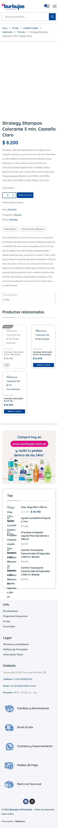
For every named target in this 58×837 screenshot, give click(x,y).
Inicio (4, 28)
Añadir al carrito (25, 195)
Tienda (15, 28)
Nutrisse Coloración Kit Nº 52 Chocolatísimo (13, 399)
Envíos (6, 621)
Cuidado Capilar (30, 28)
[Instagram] (32, 801)
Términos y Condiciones (16, 644)
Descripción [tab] (10, 229)
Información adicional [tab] (32, 229)
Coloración (7, 32)
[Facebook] (26, 801)
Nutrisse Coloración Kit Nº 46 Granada (42, 353)
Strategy (13, 219)
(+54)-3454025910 (23, 679)
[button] (43, 365)
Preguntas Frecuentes (15, 616)
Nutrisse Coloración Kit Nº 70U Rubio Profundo (13, 353)
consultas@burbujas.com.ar (23, 685)
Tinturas (21, 32)
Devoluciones (10, 611)
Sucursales (9, 626)
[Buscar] (52, 16)
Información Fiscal (13, 654)
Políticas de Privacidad (15, 649)
